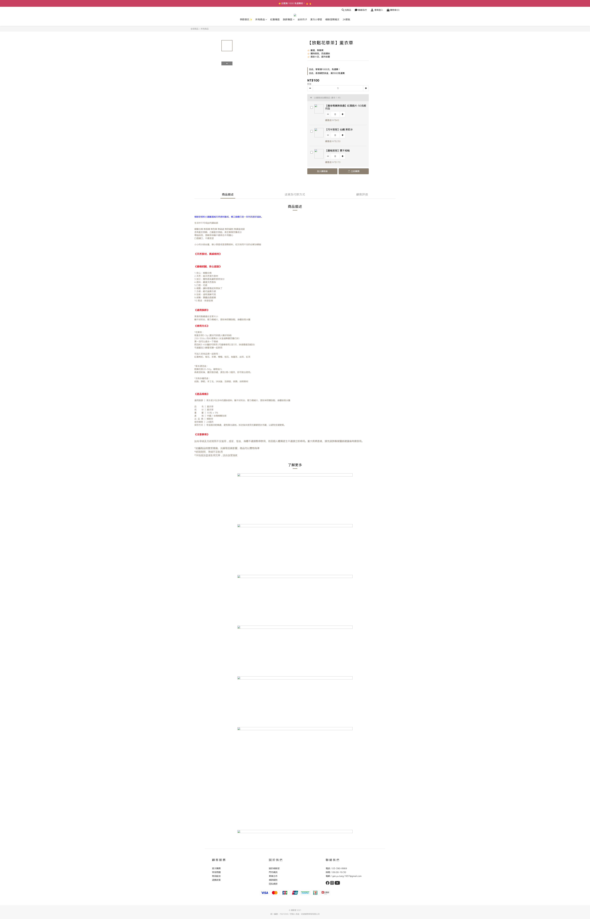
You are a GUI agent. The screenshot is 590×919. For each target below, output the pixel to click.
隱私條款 (273, 883)
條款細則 (273, 879)
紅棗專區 (275, 19)
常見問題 (216, 872)
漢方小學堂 (316, 19)
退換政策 (216, 879)
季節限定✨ (246, 19)
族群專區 (287, 19)
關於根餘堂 (274, 868)
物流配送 (216, 876)
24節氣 (346, 19)
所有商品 (260, 19)
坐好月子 (302, 19)
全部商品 (195, 28)
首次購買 (216, 868)
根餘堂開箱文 (332, 19)
